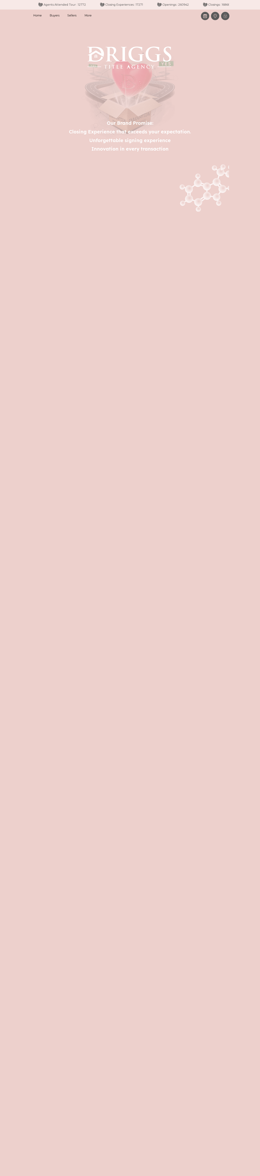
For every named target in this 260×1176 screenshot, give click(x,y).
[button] (225, 16)
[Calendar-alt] (205, 16)
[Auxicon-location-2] (215, 16)
